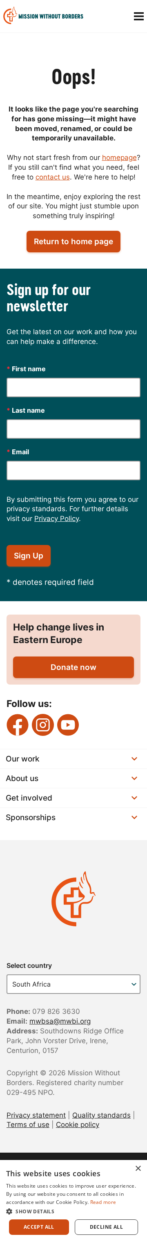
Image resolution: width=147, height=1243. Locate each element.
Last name (26, 410)
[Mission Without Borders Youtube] (68, 725)
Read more (103, 1202)
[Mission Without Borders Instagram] (43, 725)
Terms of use (28, 1124)
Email (18, 452)
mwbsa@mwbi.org (60, 1021)
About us (22, 778)
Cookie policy (77, 1124)
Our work (23, 759)
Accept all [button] (39, 1226)
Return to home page (73, 241)
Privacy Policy (56, 518)
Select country (29, 965)
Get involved (29, 798)
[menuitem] (46, 16)
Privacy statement (36, 1115)
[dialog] (73, 1201)
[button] (73, 1211)
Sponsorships (31, 817)
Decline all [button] (106, 1226)
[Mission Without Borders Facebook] (18, 725)
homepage (119, 157)
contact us (53, 177)
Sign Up (28, 555)
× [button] (138, 1169)
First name (26, 369)
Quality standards (101, 1115)
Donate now (73, 667)
